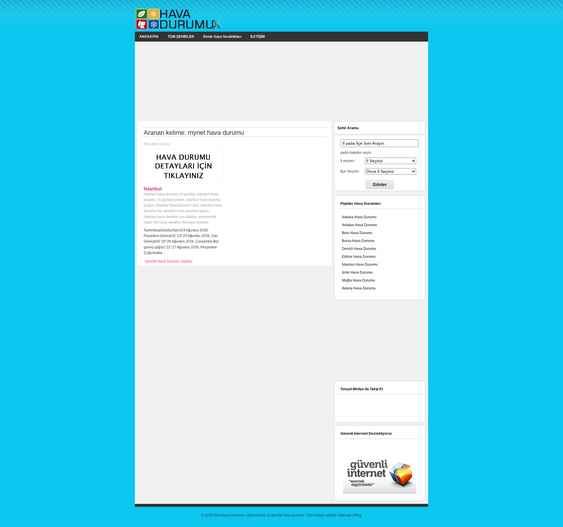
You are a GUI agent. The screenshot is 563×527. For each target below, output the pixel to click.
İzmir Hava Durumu (357, 272)
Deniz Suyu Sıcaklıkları (222, 37)
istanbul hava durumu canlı (177, 205)
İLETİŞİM (257, 37)
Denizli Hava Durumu (359, 249)
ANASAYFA (149, 37)
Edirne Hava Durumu (359, 257)
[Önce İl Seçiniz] (390, 171)
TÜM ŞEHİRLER (181, 37)
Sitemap (345, 515)
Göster (380, 184)
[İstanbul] (183, 181)
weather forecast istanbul (188, 222)
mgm (148, 222)
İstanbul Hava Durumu (360, 264)
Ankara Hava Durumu (359, 217)
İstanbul (153, 188)
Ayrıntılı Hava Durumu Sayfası (168, 261)
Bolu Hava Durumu (357, 233)
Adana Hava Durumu (359, 288)
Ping (358, 515)
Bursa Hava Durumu (358, 241)
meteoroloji (207, 217)
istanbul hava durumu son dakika (170, 217)
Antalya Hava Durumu (359, 225)
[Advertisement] (281, 81)
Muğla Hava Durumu (358, 280)
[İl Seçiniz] (390, 160)
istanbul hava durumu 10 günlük (169, 194)
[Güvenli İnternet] (379, 493)
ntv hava (160, 222)
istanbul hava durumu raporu (186, 211)
